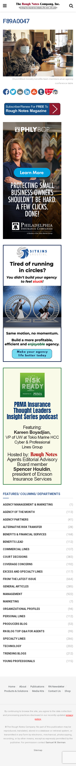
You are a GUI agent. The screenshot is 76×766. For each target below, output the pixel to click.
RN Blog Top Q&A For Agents (23, 631)
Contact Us (54, 691)
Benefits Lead (13, 541)
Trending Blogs (14, 653)
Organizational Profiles (21, 608)
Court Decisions (15, 556)
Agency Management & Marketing (28, 504)
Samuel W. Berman (55, 742)
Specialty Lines (14, 638)
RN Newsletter (56, 686)
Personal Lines (14, 616)
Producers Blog (15, 623)
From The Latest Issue (19, 579)
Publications (37, 686)
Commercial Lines (16, 549)
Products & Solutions (16, 691)
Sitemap (38, 750)
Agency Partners (15, 519)
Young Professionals (19, 661)
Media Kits (38, 691)
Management (12, 594)
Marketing (11, 601)
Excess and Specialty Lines (23, 571)
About (22, 686)
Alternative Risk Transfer (22, 527)
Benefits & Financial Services (24, 534)
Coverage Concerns (18, 564)
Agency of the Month (19, 512)
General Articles (16, 586)
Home (11, 686)
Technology (12, 646)
